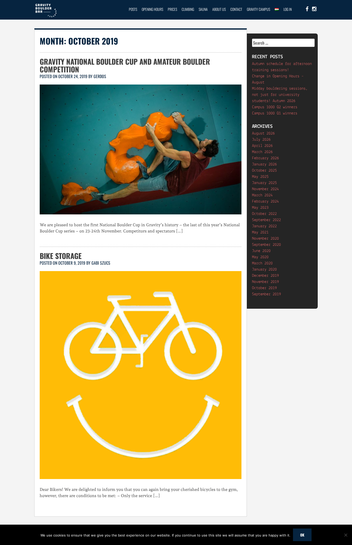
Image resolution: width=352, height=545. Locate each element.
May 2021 (260, 232)
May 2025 (260, 177)
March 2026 (262, 152)
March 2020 (262, 263)
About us (219, 9)
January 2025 (264, 183)
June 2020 (261, 251)
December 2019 (265, 276)
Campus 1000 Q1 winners (274, 113)
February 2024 (265, 201)
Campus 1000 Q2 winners (274, 107)
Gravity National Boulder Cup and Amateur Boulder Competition (125, 65)
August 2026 (263, 133)
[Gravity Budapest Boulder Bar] (45, 16)
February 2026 (265, 158)
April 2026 (262, 146)
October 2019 (264, 288)
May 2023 (260, 208)
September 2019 (266, 294)
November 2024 (265, 189)
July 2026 (261, 140)
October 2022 (264, 214)
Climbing (188, 9)
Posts (133, 9)
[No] (345, 535)
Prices (172, 9)
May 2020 (260, 257)
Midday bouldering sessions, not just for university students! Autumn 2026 (280, 95)
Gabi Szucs (100, 263)
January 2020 (264, 269)
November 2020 (265, 239)
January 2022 (264, 226)
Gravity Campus (258, 9)
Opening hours (152, 9)
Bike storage (61, 255)
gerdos (100, 76)
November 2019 (265, 282)
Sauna (203, 9)
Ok (302, 535)
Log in (287, 9)
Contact (236, 9)
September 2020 (266, 245)
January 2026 (264, 164)
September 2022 (266, 220)
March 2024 (262, 195)
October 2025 (264, 171)
